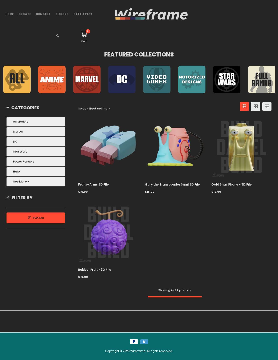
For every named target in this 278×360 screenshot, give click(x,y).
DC (15, 141)
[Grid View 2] (255, 106)
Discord (62, 14)
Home (9, 14)
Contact (43, 14)
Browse (25, 14)
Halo (16, 171)
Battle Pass (83, 14)
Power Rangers (23, 161)
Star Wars (20, 151)
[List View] (266, 106)
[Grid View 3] (244, 106)
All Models (20, 121)
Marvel (18, 131)
